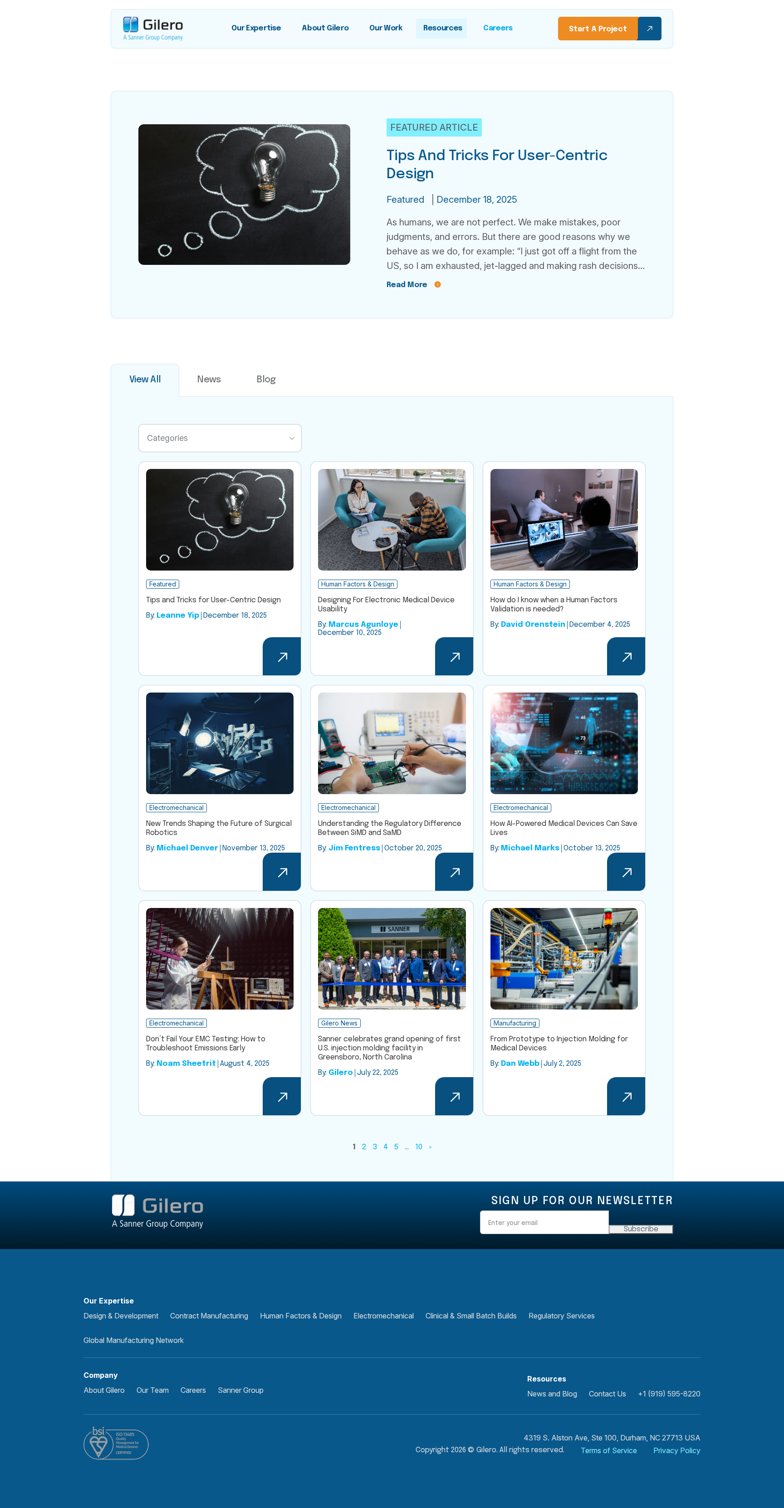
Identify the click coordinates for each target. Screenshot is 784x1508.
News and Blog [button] (552, 1393)
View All (145, 380)
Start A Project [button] (598, 29)
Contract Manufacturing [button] (209, 1315)
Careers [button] (193, 1390)
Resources (442, 28)
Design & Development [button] (120, 1315)
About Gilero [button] (104, 1390)
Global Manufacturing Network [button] (133, 1340)
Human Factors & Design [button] (301, 1315)
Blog (266, 380)
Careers (498, 28)
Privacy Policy (677, 1450)
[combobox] (220, 438)
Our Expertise (256, 28)
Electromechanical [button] (383, 1315)
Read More (407, 285)
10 (418, 1147)
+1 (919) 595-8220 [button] (669, 1393)
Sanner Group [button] (241, 1390)
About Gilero (325, 28)
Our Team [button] (153, 1390)
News (208, 380)
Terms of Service (609, 1450)
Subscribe (641, 1229)
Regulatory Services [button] (562, 1315)
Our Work (385, 28)
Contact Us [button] (607, 1393)
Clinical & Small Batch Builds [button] (471, 1315)
